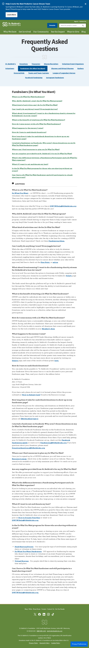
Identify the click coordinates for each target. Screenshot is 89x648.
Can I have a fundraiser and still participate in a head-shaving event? (42, 176)
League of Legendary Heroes (64, 73)
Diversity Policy (45, 643)
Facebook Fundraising (33, 77)
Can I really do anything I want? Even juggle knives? (35, 109)
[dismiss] (85, 4)
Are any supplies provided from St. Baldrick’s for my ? (42, 154)
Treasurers (36, 64)
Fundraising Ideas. (57, 241)
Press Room (36, 609)
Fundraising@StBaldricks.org (53, 443)
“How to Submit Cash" (31, 395)
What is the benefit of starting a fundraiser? (38, 120)
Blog (84, 32)
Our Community (41, 32)
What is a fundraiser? (28, 97)
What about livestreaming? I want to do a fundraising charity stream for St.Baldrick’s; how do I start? (43, 114)
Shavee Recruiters (51, 64)
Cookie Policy (55, 643)
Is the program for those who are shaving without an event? (42, 169)
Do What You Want (20, 193)
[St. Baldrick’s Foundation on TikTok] (53, 615)
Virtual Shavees (22, 561)
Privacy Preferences (79, 644)
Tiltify (69, 276)
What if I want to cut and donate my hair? (30, 164)
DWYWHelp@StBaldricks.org (63, 206)
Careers (43, 609)
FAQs (30, 609)
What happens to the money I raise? (27, 128)
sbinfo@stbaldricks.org (54, 631)
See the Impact (58, 32)
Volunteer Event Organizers (73, 64)
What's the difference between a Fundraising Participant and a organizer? (44, 159)
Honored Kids (19, 73)
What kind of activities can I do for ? (35, 105)
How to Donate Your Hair (29, 518)
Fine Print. (45, 262)
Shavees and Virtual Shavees (62, 68)
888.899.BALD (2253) (29, 419)
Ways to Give (73, 32)
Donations (24, 64)
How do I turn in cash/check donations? (29, 132)
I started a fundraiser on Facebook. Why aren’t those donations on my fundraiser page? (43, 144)
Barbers (80, 68)
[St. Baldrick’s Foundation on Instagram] (48, 615)
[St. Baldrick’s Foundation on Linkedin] (44, 615)
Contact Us (82, 21)
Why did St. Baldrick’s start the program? (37, 101)
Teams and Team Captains (38, 73)
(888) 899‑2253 (41, 631)
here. (56, 361)
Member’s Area (48, 329)
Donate (52, 25)
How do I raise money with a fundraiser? (36, 124)
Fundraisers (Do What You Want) (32, 68)
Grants (15, 361)
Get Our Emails (59, 609)
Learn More (11, 15)
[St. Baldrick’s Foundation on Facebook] (39, 615)
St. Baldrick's (10, 64)
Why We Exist (9, 32)
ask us (55, 262)
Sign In (76, 21)
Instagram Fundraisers (55, 77)
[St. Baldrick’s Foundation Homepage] (11, 25)
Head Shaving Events (24, 547)
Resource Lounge (19, 459)
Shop (26, 609)
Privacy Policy (33, 643)
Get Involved (25, 32)
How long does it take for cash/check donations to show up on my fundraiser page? (40, 137)
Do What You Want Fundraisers (28, 551)
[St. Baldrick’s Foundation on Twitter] (35, 615)
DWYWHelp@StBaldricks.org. (25, 520)
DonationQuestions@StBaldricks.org (28, 448)
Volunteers (9, 68)
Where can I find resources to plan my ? (36, 149)
